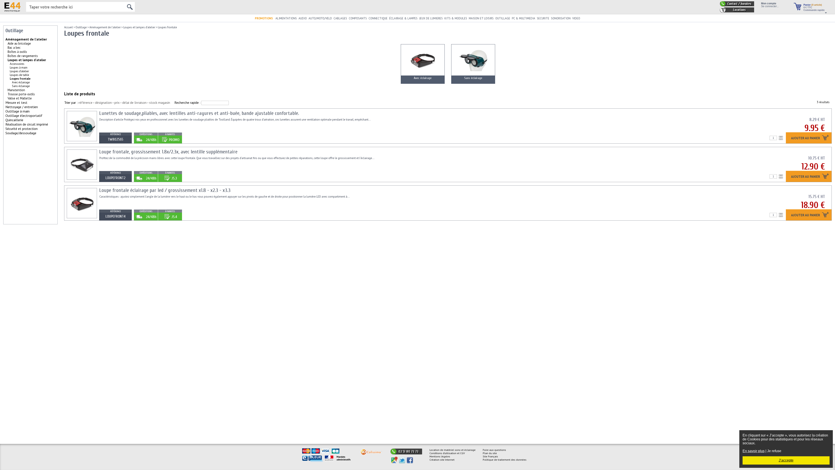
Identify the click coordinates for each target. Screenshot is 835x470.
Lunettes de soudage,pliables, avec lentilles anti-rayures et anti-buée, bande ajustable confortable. (199, 113)
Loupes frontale (167, 27)
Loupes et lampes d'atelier (27, 60)
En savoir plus (754, 451)
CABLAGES (340, 18)
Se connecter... (770, 6)
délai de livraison (134, 102)
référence (85, 102)
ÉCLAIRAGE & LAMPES (403, 18)
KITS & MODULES (455, 18)
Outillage (81, 27)
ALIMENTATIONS (286, 18)
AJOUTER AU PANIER (806, 138)
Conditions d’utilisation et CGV (447, 453)
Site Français (490, 456)
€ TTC (807, 7)
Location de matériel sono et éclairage (452, 450)
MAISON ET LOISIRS (481, 18)
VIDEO (576, 18)
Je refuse (774, 451)
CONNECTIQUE (378, 18)
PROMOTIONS (264, 18)
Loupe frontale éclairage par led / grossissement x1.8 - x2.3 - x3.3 (164, 190)
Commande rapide (814, 10)
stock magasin (159, 102)
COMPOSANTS (358, 18)
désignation (103, 102)
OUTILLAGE (502, 18)
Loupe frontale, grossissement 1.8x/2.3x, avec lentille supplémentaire (168, 152)
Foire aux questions (494, 450)
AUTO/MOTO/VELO (320, 18)
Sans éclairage (21, 86)
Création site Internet (441, 459)
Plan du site (490, 453)
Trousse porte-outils (21, 94)
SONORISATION (561, 18)
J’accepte (786, 460)
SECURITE (543, 18)
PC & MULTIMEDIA (523, 18)
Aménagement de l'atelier (26, 39)
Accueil (68, 27)
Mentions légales (439, 456)
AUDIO (303, 18)
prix (117, 102)
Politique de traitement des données (504, 459)
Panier (812, 4)
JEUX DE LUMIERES (431, 18)
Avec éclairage (21, 82)
